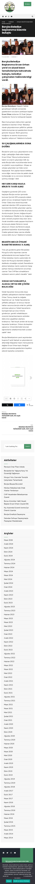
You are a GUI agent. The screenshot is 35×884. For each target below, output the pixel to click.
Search (27, 446)
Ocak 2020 (8, 759)
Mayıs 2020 (8, 748)
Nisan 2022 (8, 669)
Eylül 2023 (8, 603)
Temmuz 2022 (9, 657)
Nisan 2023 (8, 622)
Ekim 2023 (8, 599)
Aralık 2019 (8, 763)
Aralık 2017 (8, 791)
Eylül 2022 (8, 650)
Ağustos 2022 (9, 654)
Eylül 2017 (8, 794)
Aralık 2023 (8, 591)
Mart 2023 (8, 626)
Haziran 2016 (9, 814)
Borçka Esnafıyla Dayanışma (14, 514)
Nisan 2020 (8, 751)
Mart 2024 (8, 579)
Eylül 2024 (8, 556)
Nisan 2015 (8, 830)
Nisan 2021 (8, 708)
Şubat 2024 (8, 583)
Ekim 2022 (8, 646)
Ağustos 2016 (9, 806)
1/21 (6, 398)
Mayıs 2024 (8, 571)
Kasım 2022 (8, 642)
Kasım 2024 (8, 548)
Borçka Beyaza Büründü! (13, 484)
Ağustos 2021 (9, 697)
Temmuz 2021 (9, 700)
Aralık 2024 (8, 544)
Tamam (9, 881)
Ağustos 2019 (9, 779)
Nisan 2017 (8, 798)
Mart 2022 (8, 673)
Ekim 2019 (8, 771)
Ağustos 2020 (9, 736)
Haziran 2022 (9, 661)
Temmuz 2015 (9, 826)
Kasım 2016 (8, 802)
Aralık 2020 (8, 724)
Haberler (11, 22)
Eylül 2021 (8, 693)
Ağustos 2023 (9, 607)
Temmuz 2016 (9, 810)
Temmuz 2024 (9, 563)
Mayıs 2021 (8, 704)
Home (3, 22)
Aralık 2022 (8, 638)
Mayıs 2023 (8, 618)
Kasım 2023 (8, 595)
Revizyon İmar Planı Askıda (14, 467)
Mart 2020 (8, 755)
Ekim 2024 (8, 552)
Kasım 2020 (8, 728)
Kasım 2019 (8, 767)
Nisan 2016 (8, 818)
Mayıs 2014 (8, 838)
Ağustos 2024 (9, 560)
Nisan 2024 (8, 575)
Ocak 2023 (8, 634)
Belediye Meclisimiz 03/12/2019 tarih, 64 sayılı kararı (11, 415)
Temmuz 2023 (9, 610)
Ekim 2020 (8, 732)
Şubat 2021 (8, 716)
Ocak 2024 (8, 587)
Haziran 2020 (9, 744)
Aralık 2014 (8, 834)
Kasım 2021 (8, 685)
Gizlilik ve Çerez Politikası (16, 876)
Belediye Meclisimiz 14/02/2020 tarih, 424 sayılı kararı (23, 428)
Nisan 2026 (8, 540)
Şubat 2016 (8, 822)
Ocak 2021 (8, 720)
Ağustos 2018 (9, 787)
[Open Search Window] (32, 16)
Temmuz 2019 (9, 783)
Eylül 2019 (8, 775)
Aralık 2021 (8, 681)
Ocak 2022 (8, 677)
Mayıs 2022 (8, 665)
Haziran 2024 (9, 567)
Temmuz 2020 (9, 740)
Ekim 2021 (8, 689)
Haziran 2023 (9, 614)
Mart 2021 (8, 712)
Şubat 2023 (8, 630)
